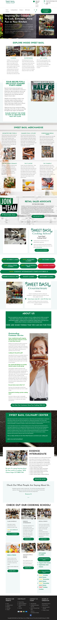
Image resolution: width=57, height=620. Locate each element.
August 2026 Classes (45, 563)
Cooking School (10, 605)
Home (8, 603)
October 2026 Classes (43, 576)
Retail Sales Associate (38, 202)
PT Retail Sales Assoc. (9, 215)
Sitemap (20, 608)
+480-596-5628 (48, 3)
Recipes (8, 606)
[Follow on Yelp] (36, 12)
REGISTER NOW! (40, 479)
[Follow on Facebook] (34, 10)
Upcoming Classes (46, 11)
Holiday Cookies (43, 588)
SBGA (48, 618)
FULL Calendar (12, 534)
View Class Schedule (41, 250)
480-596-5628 (39, 247)
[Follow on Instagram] (36, 10)
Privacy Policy (21, 602)
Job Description (37, 216)
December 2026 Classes (44, 584)
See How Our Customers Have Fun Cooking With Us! (28, 405)
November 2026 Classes (44, 580)
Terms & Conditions (22, 603)
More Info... (28, 539)
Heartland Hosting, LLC (42, 618)
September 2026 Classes (43, 566)
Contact (7, 11)
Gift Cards (8, 608)
